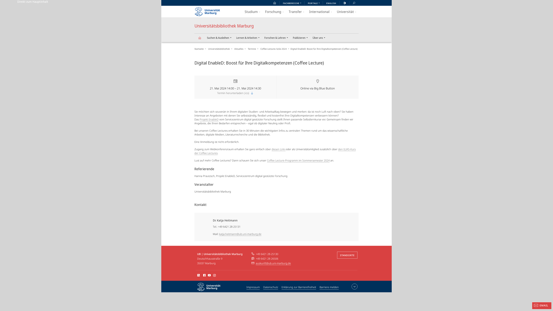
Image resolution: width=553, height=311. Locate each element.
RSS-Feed (198, 275)
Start (274, 3)
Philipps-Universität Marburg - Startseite (212, 11)
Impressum (253, 287)
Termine (252, 48)
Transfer (295, 11)
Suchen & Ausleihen (218, 37)
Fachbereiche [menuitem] (291, 3)
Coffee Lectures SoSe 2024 (273, 48)
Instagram (214, 275)
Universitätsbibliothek (219, 48)
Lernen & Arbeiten (246, 37)
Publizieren (299, 37)
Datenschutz (270, 287)
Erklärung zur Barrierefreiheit (299, 287)
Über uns (318, 37)
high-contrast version (344, 3)
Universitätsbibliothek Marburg (199, 38)
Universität (345, 11)
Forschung (273, 11)
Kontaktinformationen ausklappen (354, 286)
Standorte (347, 255)
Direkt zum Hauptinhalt (32, 1)
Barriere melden (329, 287)
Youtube (209, 275)
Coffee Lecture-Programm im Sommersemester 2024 (298, 160)
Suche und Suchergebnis (354, 3)
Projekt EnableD (209, 119)
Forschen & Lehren (275, 37)
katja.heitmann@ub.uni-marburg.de (240, 234)
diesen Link (279, 149)
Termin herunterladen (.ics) (233, 93)
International (319, 11)
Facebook (204, 275)
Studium (251, 11)
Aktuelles (238, 48)
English (331, 3)
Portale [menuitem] (313, 3)
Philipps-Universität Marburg (214, 291)
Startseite (199, 48)
